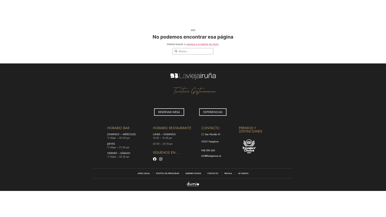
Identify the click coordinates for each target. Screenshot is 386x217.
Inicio (166, 5)
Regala (207, 5)
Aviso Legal (144, 173)
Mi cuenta (243, 173)
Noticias (221, 5)
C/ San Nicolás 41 (210, 134)
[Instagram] (161, 159)
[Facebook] (155, 159)
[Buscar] (176, 51)
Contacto (238, 5)
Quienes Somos (193, 173)
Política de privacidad (167, 173)
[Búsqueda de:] (193, 51)
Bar (176, 5)
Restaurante (191, 5)
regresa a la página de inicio (202, 44)
